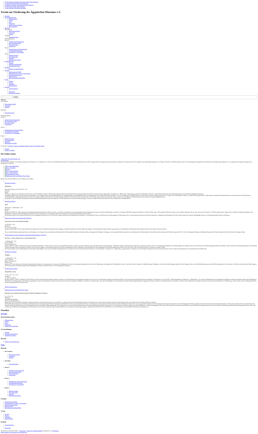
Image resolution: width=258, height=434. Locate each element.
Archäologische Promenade (16, 41)
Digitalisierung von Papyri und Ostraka (19, 73)
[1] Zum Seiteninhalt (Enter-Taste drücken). (16, 3)
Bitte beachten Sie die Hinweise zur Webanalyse (14, 432)
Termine (11, 63)
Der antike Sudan (13, 45)
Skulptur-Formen (13, 55)
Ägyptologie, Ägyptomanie (16, 52)
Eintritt (11, 20)
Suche (3, 345)
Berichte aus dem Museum (16, 69)
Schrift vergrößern (10, 150)
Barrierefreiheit (13, 26)
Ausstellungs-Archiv (14, 66)
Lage (10, 22)
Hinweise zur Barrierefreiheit (35, 431)
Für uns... (11, 81)
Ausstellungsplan (13, 37)
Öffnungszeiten (13, 19)
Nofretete (11, 58)
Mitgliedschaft (13, 85)
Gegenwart (12, 32)
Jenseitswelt (12, 46)
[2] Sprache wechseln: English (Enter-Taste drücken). (19, 5)
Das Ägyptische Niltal (15, 43)
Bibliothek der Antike (15, 60)
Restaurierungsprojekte (15, 75)
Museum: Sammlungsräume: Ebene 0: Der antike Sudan (29, 146)
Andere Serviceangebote (15, 25)
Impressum (12, 91)
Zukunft (11, 34)
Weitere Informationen (11, 287)
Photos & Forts (13, 76)
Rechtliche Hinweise (14, 93)
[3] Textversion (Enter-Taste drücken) (15, 6)
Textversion (22, 431)
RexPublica (55, 431)
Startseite (10, 146)
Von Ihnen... (12, 84)
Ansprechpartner (13, 88)
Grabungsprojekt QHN (15, 72)
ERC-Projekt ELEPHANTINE (17, 78)
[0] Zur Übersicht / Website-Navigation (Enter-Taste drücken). (21, 2)
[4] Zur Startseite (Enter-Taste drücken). (15, 8)
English (7, 149)
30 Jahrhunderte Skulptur (16, 51)
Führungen (12, 23)
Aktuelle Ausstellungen (15, 64)
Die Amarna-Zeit (13, 57)
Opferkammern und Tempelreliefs (18, 49)
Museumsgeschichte (14, 31)
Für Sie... (11, 82)
